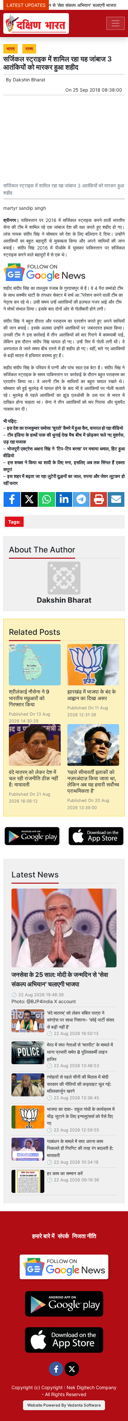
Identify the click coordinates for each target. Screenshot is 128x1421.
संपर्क (63, 1236)
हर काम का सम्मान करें (65, 1173)
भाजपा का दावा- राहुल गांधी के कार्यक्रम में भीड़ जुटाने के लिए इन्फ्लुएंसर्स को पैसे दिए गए (81, 1116)
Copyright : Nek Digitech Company (79, 1387)
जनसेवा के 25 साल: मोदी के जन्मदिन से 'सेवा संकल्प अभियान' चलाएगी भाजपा (59, 979)
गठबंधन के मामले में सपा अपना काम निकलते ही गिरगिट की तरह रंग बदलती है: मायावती (80, 1148)
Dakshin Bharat (29, 79)
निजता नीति (84, 1236)
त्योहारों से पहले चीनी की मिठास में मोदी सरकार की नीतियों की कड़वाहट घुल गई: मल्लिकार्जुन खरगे (79, 1084)
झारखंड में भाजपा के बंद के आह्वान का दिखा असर (91, 694)
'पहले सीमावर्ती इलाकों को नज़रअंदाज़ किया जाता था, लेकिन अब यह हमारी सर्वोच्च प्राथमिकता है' (93, 781)
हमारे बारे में (43, 1236)
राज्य (29, 48)
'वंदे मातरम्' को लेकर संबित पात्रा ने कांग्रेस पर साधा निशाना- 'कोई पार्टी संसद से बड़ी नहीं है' (80, 1020)
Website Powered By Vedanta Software (64, 1405)
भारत (10, 48)
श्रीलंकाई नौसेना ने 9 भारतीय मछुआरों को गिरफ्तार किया (29, 697)
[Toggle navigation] (115, 23)
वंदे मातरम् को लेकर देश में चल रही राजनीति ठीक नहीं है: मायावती (33, 778)
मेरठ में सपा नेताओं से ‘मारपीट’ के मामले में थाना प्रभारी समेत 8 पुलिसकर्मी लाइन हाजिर (80, 1052)
